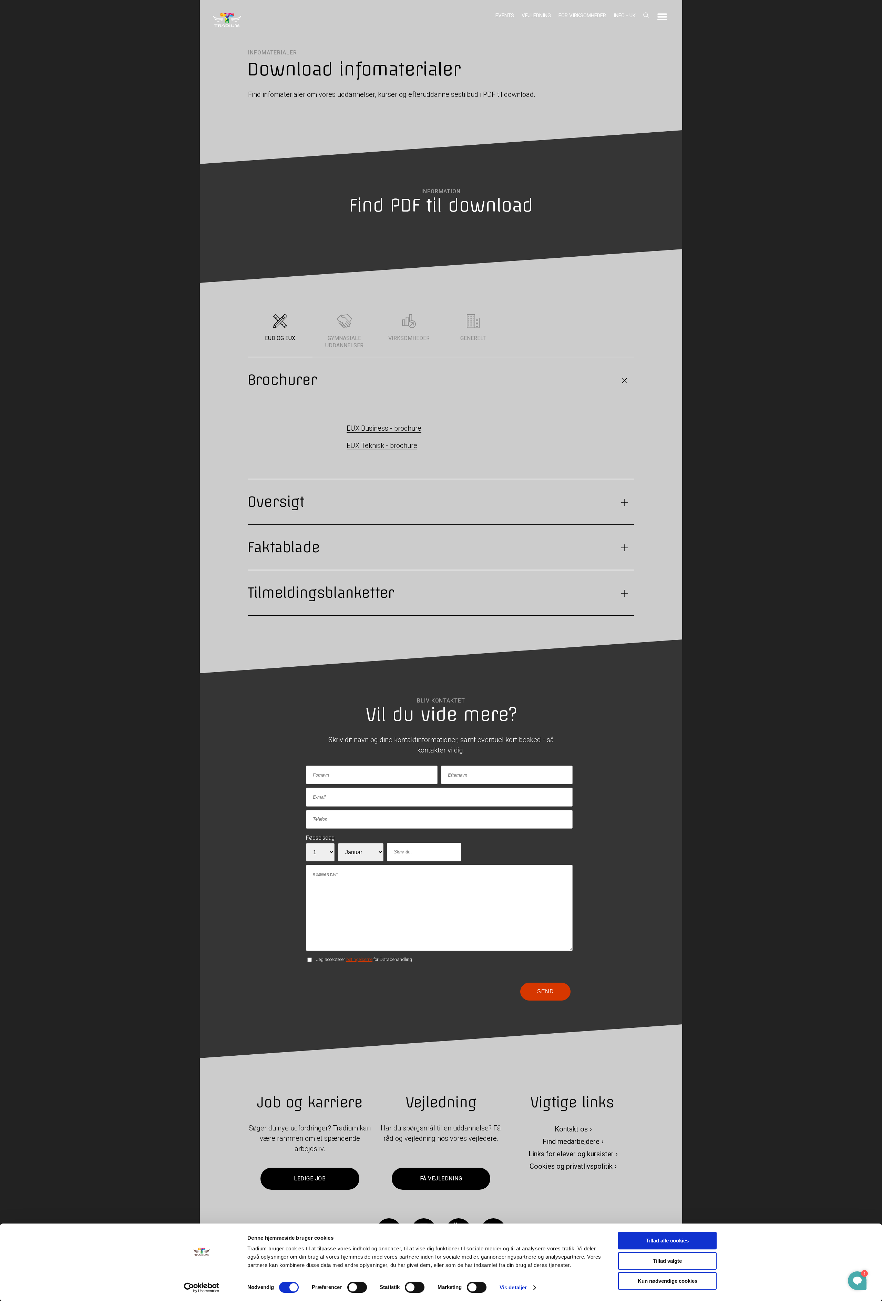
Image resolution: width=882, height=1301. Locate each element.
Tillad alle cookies (667, 1240)
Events (504, 15)
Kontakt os (571, 1129)
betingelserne (359, 959)
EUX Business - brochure (384, 428)
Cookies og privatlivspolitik (571, 1166)
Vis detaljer (513, 1287)
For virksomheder (582, 15)
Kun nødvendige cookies (667, 1281)
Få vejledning (441, 1179)
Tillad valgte (667, 1261)
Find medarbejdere (571, 1142)
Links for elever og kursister (571, 1154)
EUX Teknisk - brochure (382, 445)
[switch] (357, 1287)
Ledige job (310, 1179)
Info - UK (625, 15)
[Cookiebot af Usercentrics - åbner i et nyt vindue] (202, 1287)
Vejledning (536, 15)
